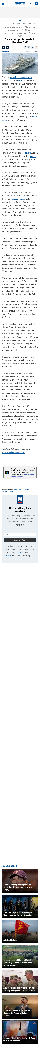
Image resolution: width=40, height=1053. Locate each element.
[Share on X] (29, 47)
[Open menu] (3, 4)
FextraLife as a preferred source (22, 475)
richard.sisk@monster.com (13, 452)
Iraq (20, 20)
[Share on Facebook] (25, 47)
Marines (22, 80)
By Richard (6, 51)
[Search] (31, 3)
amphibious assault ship (21, 77)
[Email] (32, 47)
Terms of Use (19, 552)
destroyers (26, 153)
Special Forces (18, 199)
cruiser (33, 156)
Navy (27, 113)
